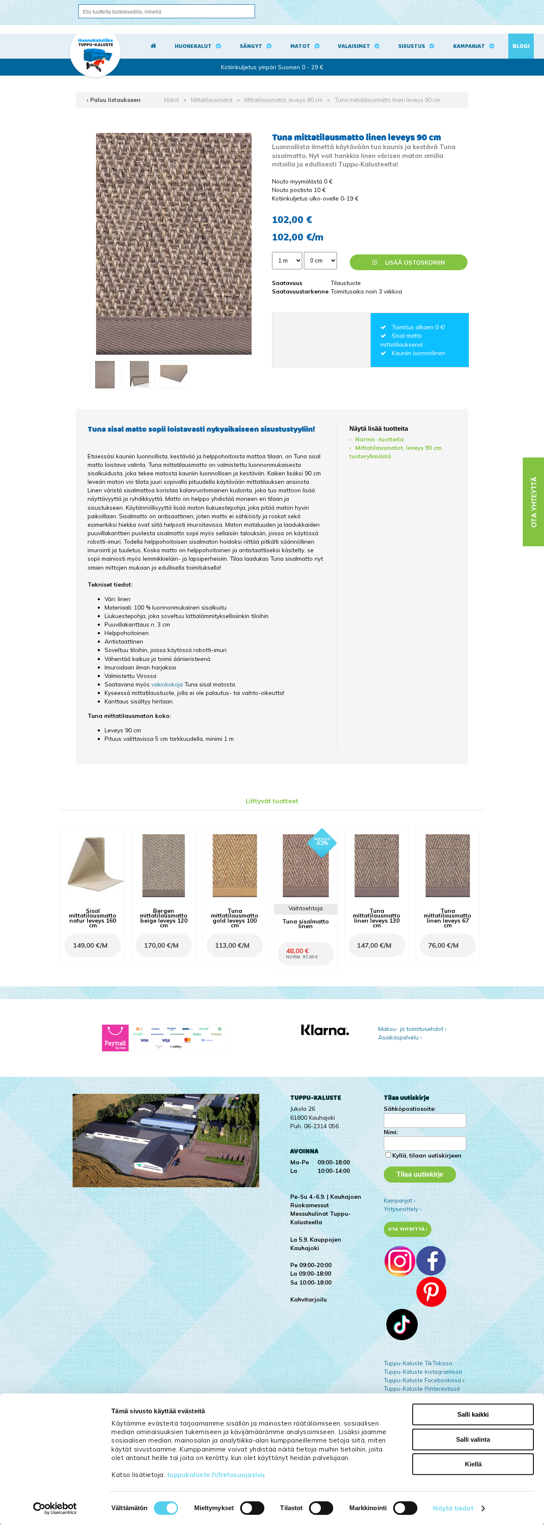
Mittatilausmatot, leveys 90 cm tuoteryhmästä (395, 452)
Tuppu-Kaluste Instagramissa (423, 1371)
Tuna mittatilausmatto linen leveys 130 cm (376, 918)
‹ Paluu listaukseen (114, 99)
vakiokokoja (167, 684)
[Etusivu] (153, 46)
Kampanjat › (400, 1200)
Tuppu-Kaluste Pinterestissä (422, 1388)
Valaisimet (354, 46)
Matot (300, 46)
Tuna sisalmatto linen (305, 923)
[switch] (252, 1508)
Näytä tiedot (453, 1508)
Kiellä (473, 1464)
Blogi (521, 46)
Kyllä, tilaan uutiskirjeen (427, 1155)
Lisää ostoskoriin (414, 262)
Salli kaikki (473, 1414)
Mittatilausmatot (211, 99)
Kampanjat (469, 46)
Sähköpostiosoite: (410, 1108)
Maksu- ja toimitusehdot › (412, 1028)
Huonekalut (193, 46)
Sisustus (411, 46)
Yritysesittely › (403, 1208)
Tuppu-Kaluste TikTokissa (418, 1363)
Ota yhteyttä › (408, 1229)
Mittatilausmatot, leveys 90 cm (283, 99)
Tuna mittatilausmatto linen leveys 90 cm (387, 99)
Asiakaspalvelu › (400, 1037)
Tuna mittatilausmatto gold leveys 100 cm (234, 918)
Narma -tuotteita (379, 439)
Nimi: (391, 1131)
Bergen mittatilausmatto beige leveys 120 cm (163, 918)
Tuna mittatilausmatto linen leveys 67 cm (447, 918)
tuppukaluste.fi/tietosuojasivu (216, 1475)
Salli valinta (473, 1439)
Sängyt (251, 46)
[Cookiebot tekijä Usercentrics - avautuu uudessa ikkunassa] (55, 1508)
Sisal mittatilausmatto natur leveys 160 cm (92, 918)
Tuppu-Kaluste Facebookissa (422, 1380)
